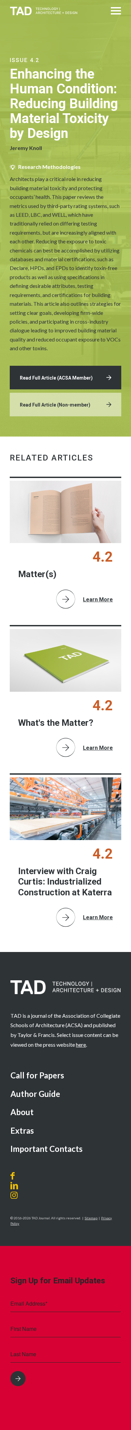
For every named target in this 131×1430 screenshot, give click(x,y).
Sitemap (91, 1218)
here (81, 1044)
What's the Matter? (55, 723)
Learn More (98, 599)
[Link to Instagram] (21, 1195)
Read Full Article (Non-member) (55, 405)
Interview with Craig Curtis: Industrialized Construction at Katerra (65, 881)
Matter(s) (37, 574)
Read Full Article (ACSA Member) (56, 378)
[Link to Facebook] (14, 1176)
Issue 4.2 (24, 60)
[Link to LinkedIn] (14, 1185)
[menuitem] (65, 1076)
